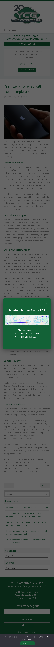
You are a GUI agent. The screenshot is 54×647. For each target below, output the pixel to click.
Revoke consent (27, 643)
